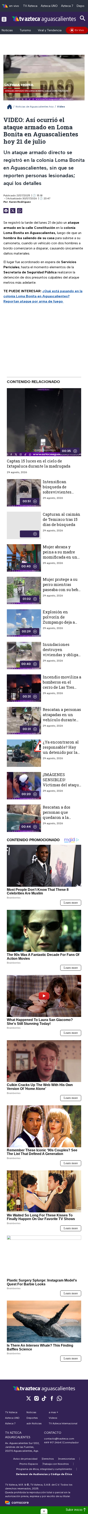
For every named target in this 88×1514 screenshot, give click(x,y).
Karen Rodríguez (20, 201)
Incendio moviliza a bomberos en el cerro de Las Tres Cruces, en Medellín (62, 684)
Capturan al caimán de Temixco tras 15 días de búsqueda (61, 519)
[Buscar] (82, 18)
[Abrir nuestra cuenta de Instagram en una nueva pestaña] (36, 1398)
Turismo (25, 30)
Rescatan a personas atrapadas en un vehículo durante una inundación (62, 717)
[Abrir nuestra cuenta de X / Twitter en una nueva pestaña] (28, 1398)
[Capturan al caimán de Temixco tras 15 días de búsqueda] (24, 525)
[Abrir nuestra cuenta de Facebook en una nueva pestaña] (51, 1398)
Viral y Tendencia (50, 30)
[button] (44, 1511)
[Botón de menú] (4, 19)
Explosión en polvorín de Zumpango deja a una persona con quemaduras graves (61, 622)
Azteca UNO (49, 6)
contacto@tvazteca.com (59, 1438)
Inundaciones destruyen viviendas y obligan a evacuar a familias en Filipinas (62, 655)
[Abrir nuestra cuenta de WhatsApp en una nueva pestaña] (59, 1398)
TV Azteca (30, 6)
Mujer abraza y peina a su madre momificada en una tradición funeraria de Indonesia (61, 557)
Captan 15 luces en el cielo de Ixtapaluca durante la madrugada (38, 463)
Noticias (7, 30)
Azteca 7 (67, 6)
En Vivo (79, 30)
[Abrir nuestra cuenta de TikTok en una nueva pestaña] (44, 1398)
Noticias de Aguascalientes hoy (35, 106)
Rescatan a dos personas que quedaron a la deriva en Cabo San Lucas (61, 817)
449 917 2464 (52, 1442)
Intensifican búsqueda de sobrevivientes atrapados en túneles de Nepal (59, 492)
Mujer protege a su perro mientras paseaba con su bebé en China (61, 587)
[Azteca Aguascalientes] (44, 18)
